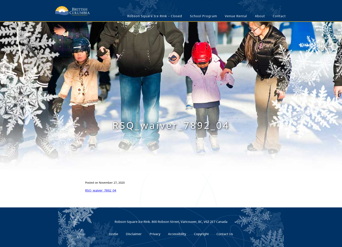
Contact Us (225, 234)
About (260, 16)
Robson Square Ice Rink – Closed (154, 16)
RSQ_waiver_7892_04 (100, 190)
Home (113, 234)
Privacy (155, 234)
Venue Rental (236, 16)
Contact (279, 16)
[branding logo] (72, 10)
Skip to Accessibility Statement (107, 10)
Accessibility (177, 234)
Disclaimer (134, 234)
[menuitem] (155, 16)
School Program (203, 16)
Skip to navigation (107, 8)
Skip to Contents (107, 8)
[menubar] (207, 16)
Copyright (201, 234)
